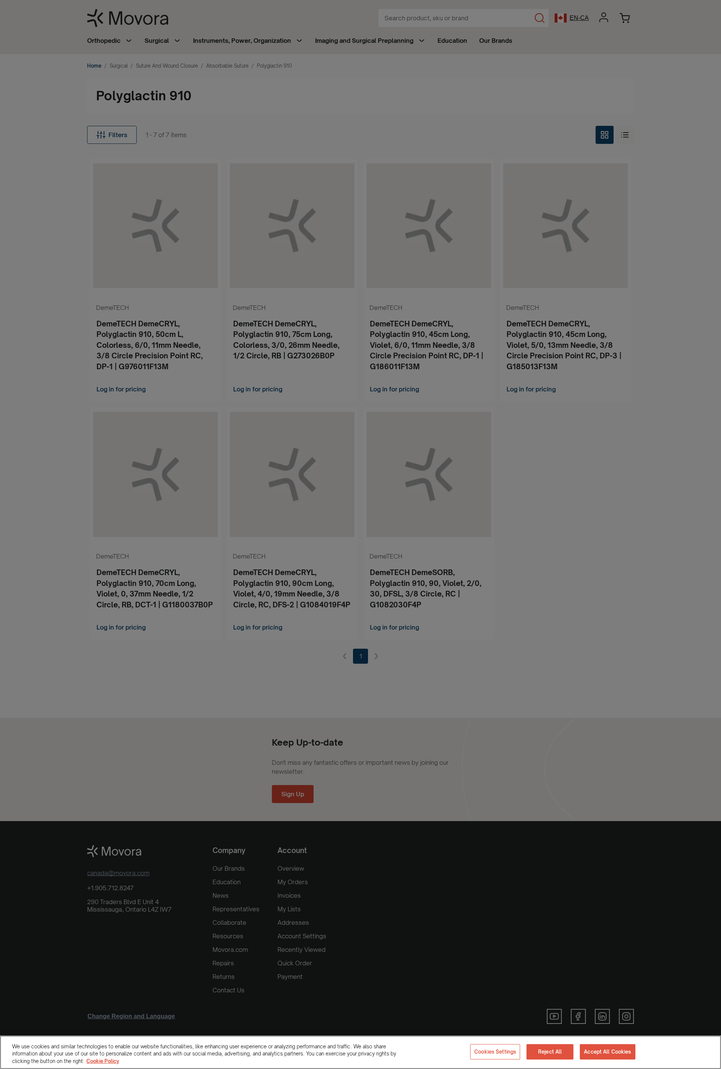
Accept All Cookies (607, 1051)
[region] (360, 1052)
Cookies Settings (495, 1051)
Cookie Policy (102, 1061)
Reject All (550, 1051)
